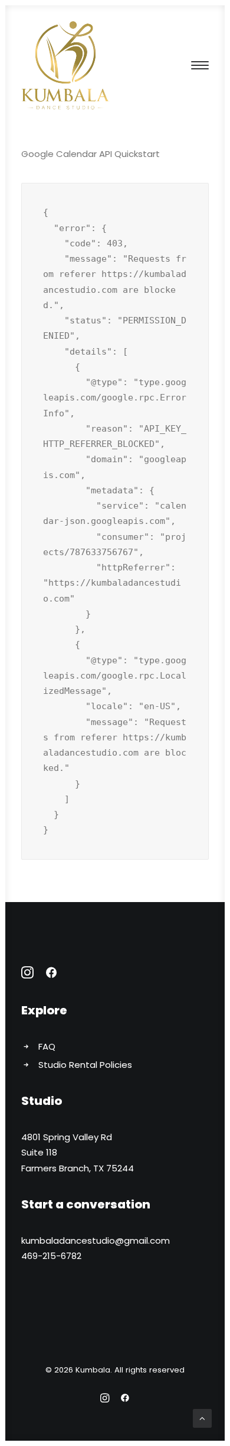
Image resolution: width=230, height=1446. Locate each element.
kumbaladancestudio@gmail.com (95, 1240)
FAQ (46, 1046)
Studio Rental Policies (85, 1064)
